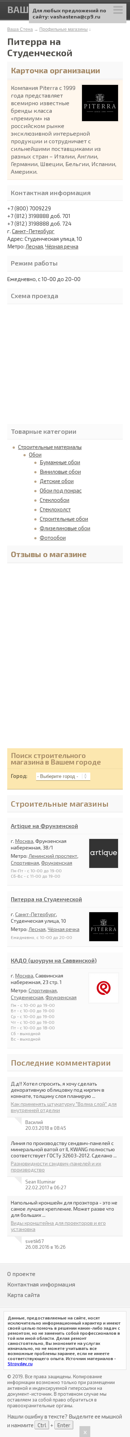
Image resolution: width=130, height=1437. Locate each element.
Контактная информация (41, 1284)
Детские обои (57, 481)
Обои (35, 454)
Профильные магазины (63, 29)
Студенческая (27, 997)
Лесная (34, 246)
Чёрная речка (61, 246)
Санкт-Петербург (33, 231)
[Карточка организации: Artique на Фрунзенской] (103, 865)
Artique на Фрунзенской (44, 825)
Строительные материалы (50, 447)
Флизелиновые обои (65, 528)
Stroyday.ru (20, 1363)
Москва (24, 841)
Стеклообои (54, 500)
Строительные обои (64, 518)
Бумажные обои (60, 462)
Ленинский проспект (53, 856)
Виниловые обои (60, 471)
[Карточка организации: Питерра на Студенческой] (103, 939)
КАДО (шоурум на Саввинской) (54, 960)
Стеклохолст (55, 509)
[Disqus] (65, 657)
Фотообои (53, 537)
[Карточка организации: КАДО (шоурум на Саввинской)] (103, 1000)
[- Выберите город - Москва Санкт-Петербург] (61, 776)
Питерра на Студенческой (46, 898)
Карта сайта (23, 1294)
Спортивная (25, 863)
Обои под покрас (61, 490)
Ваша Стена (20, 29)
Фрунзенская (56, 863)
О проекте (21, 1273)
